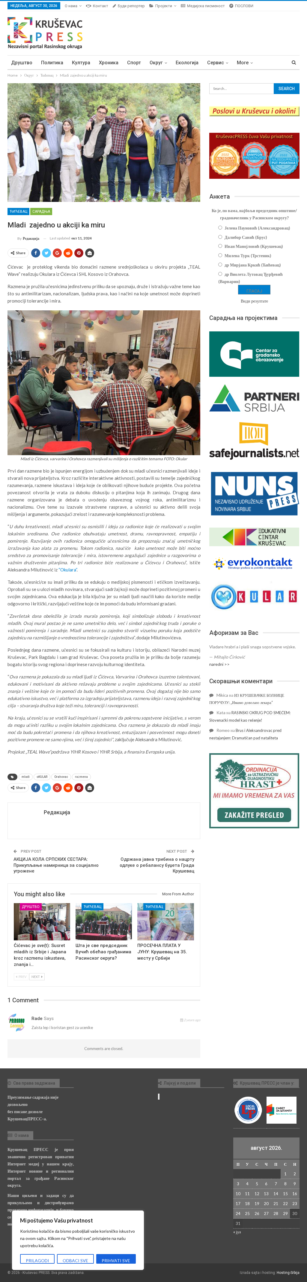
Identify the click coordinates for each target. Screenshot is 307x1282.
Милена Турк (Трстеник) (248, 255)
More (243, 62)
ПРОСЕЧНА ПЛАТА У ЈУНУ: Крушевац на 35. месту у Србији (162, 952)
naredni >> (219, 664)
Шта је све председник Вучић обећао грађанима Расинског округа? (103, 952)
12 (257, 1193)
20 (266, 1203)
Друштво (21, 62)
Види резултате (254, 300)
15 (285, 1193)
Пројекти (163, 6)
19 (257, 1203)
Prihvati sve (116, 1260)
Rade (37, 1018)
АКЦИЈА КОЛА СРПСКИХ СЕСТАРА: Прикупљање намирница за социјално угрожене (56, 865)
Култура (81, 62)
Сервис (215, 62)
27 (266, 1213)
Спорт (134, 62)
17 (238, 1203)
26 (257, 1213)
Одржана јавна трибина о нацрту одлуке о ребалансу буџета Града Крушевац (157, 865)
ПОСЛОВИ (244, 6)
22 (285, 1203)
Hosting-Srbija (288, 1273)
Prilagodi (37, 1260)
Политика (52, 62)
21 (275, 1203)
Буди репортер (131, 6)
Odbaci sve (75, 1260)
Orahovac (61, 776)
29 (285, 1213)
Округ (156, 62)
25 (247, 1213)
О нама (71, 6)
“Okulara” (67, 569)
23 (294, 1203)
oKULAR (42, 776)
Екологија (187, 62)
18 (247, 1203)
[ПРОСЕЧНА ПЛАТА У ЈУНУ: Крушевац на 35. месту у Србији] (165, 921)
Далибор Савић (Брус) (246, 237)
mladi (26, 776)
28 (275, 1213)
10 (238, 1193)
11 (247, 1193)
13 (266, 1193)
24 (238, 1213)
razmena (81, 776)
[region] (78, 1240)
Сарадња (41, 211)
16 (294, 1193)
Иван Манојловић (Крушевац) (254, 246)
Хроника (108, 62)
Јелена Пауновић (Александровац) (257, 227)
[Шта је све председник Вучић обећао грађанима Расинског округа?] (104, 921)
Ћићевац (18, 211)
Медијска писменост (206, 6)
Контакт (100, 6)
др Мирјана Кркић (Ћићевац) (253, 264)
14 (275, 1193)
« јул (237, 1231)
